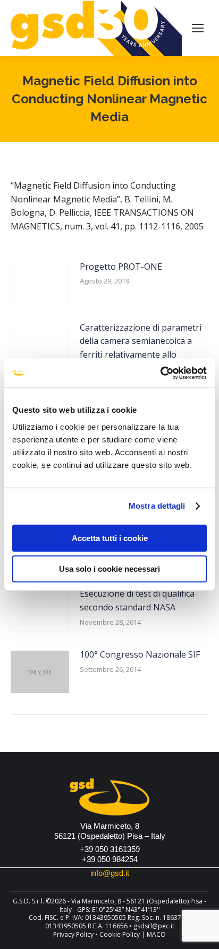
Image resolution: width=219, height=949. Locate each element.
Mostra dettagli (157, 505)
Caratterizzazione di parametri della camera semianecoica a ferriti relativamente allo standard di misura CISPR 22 (140, 348)
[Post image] (40, 284)
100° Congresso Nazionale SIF (140, 654)
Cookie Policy (119, 934)
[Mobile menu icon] (197, 28)
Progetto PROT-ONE (121, 266)
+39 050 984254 (110, 859)
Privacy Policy (73, 934)
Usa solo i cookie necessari (109, 568)
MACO (156, 934)
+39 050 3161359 (110, 849)
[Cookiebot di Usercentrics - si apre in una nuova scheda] (160, 373)
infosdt (109, 872)
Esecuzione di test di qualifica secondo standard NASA (137, 600)
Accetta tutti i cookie (110, 538)
